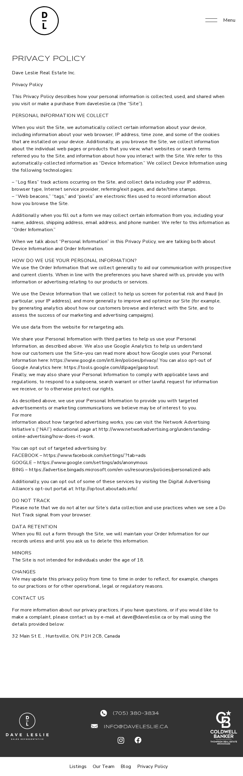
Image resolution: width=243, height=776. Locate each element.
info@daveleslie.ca (136, 727)
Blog (126, 766)
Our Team (104, 766)
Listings (78, 766)
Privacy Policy (152, 766)
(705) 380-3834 (136, 713)
